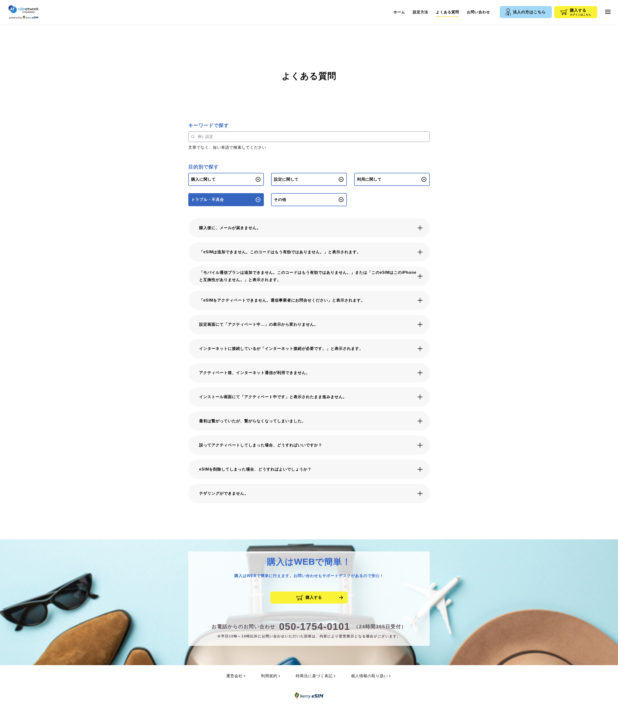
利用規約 (269, 676)
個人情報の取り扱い (369, 676)
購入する (314, 597)
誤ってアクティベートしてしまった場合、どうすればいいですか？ (260, 445)
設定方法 (420, 12)
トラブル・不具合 (207, 199)
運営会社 (234, 676)
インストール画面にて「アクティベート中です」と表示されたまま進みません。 (273, 397)
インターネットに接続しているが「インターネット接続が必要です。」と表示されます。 (281, 348)
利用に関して (369, 179)
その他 (280, 199)
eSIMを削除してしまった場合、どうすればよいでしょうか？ (255, 469)
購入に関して (203, 179)
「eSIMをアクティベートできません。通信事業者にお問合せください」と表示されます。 (282, 300)
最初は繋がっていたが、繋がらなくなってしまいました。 (252, 421)
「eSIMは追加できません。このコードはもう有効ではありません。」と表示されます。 (280, 252)
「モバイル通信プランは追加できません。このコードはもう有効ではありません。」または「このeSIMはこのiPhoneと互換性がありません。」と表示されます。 (307, 276)
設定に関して (286, 179)
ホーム (399, 12)
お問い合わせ (478, 12)
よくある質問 (447, 12)
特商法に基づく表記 (314, 676)
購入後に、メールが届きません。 (230, 228)
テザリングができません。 (223, 493)
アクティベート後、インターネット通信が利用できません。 (254, 373)
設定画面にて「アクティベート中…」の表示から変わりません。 (258, 324)
